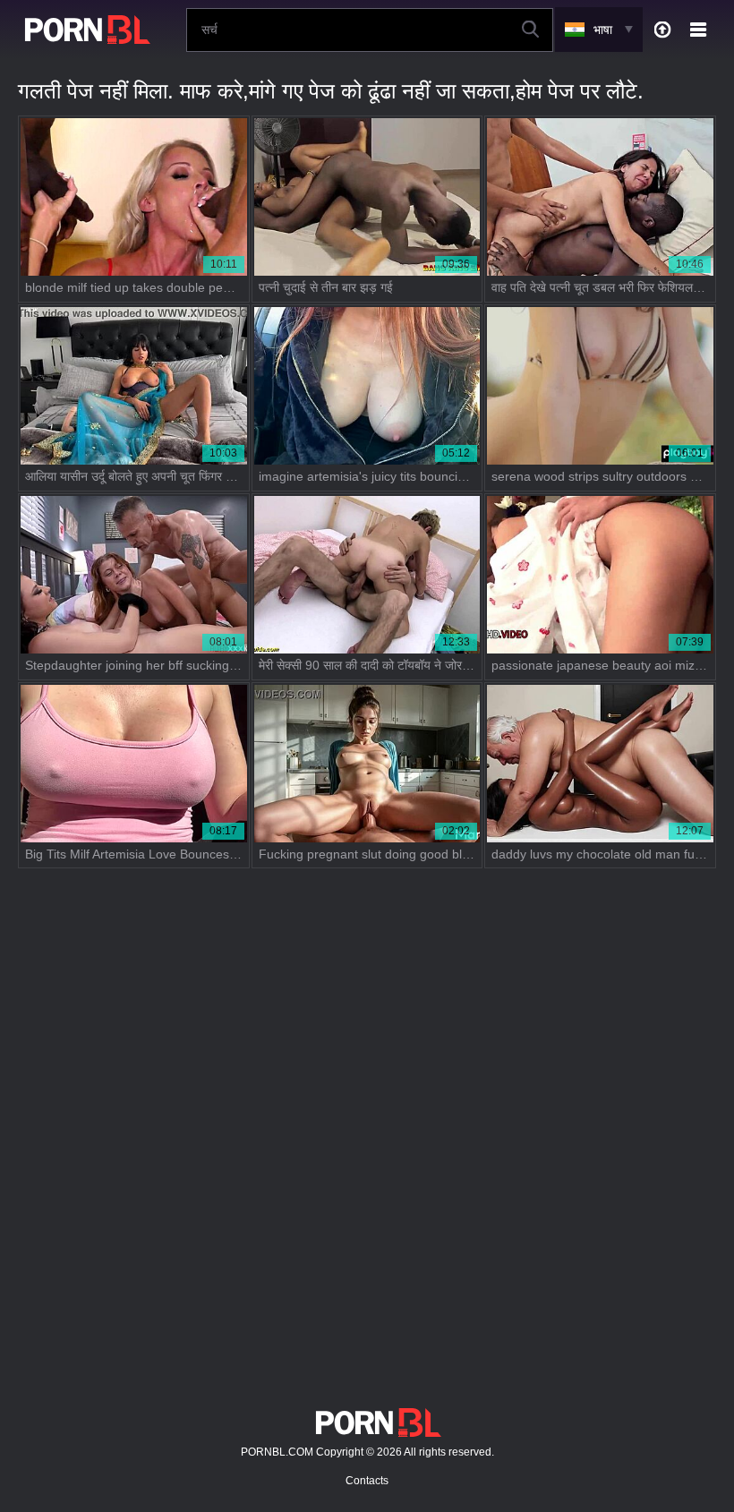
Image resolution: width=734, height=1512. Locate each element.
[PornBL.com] (84, 29)
